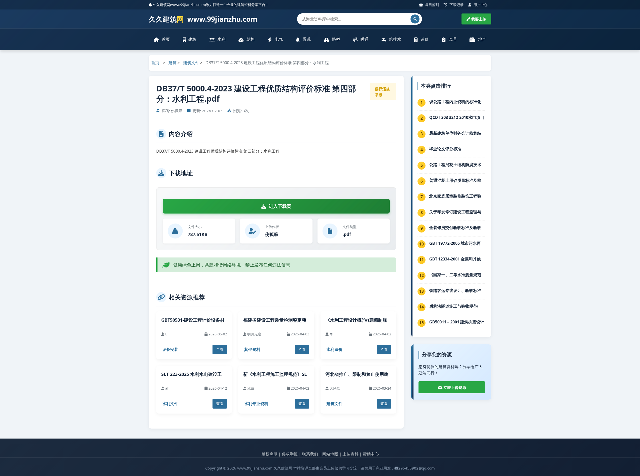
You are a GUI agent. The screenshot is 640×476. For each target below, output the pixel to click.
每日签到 (431, 4)
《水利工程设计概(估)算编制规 (356, 320)
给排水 (394, 39)
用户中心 (480, 4)
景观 (306, 39)
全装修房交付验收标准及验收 (455, 227)
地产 (481, 39)
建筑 (192, 39)
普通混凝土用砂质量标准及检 (455, 180)
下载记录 (456, 4)
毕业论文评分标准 (445, 149)
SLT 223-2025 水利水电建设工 (191, 374)
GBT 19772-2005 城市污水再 (455, 243)
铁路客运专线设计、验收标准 (455, 290)
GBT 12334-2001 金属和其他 (455, 259)
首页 (165, 39)
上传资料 (350, 454)
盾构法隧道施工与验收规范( (453, 306)
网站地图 (330, 454)
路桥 (335, 39)
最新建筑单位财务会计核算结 (455, 133)
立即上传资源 (454, 387)
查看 (219, 349)
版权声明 (270, 454)
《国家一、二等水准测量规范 (455, 274)
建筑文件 (191, 62)
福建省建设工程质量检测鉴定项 (274, 320)
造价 (424, 39)
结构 (250, 39)
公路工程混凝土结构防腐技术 (455, 164)
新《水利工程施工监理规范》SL (275, 374)
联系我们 (310, 454)
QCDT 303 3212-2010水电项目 (456, 117)
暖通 (364, 39)
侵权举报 (290, 454)
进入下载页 (280, 206)
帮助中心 (371, 454)
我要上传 (478, 18)
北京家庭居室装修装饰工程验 (455, 196)
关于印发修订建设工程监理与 (455, 212)
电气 (278, 39)
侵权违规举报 (382, 91)
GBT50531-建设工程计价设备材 (192, 320)
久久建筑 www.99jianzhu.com (203, 19)
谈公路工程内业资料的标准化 (455, 101)
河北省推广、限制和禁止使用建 (357, 374)
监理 (452, 39)
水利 (221, 39)
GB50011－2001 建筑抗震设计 (456, 322)
